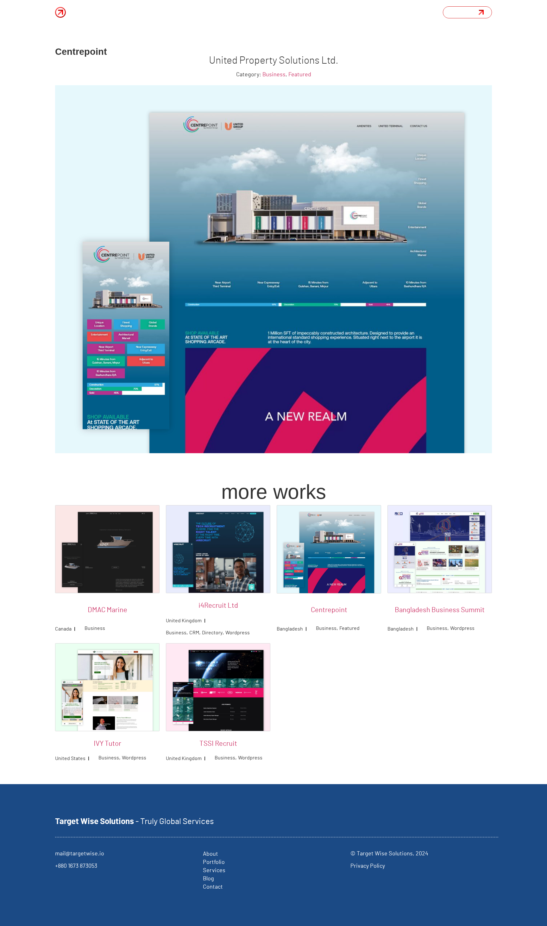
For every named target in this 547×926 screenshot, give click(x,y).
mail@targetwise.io (79, 854)
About (234, 12)
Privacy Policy (367, 866)
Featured (299, 75)
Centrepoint (329, 609)
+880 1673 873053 (76, 866)
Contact (213, 887)
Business (274, 75)
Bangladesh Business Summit (440, 609)
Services (293, 12)
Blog (323, 12)
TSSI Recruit (218, 743)
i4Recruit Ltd (218, 605)
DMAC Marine (107, 609)
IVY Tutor (107, 743)
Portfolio (262, 12)
